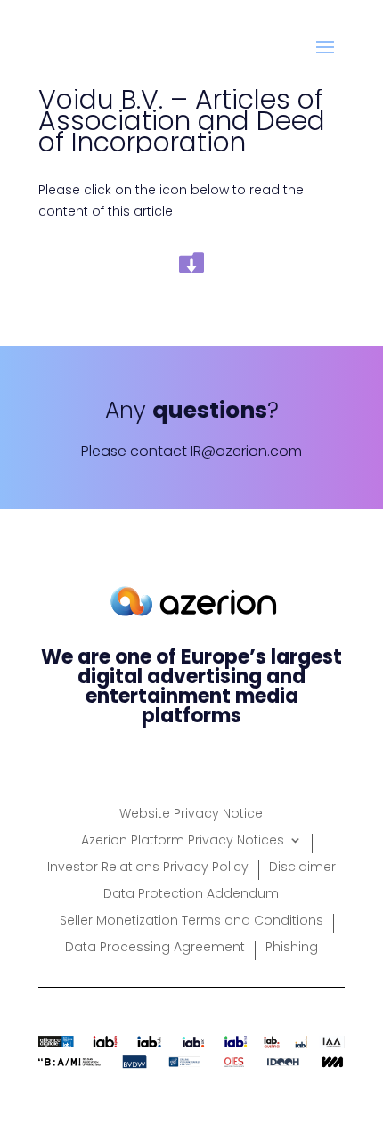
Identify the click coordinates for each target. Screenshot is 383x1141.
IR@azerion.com (246, 451)
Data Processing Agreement (155, 948)
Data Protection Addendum (191, 894)
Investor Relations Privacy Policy (148, 868)
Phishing (291, 948)
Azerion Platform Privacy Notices (182, 841)
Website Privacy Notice (191, 814)
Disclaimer (302, 868)
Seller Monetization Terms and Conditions (191, 921)
